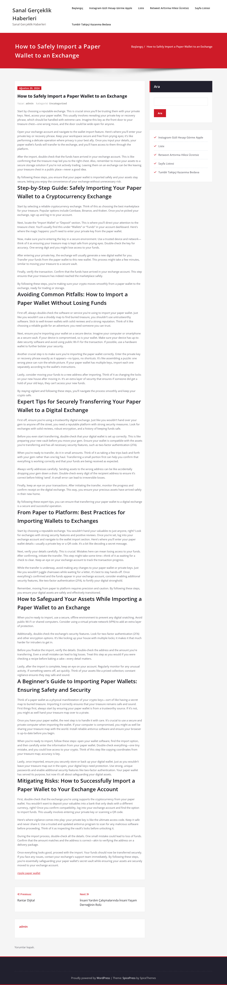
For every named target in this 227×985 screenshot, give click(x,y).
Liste (141, 8)
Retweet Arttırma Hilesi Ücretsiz (169, 8)
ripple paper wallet (28, 873)
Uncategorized (58, 103)
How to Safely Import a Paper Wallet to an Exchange (179, 46)
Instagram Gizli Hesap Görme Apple (110, 8)
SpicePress (129, 978)
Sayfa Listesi (202, 8)
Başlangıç (77, 8)
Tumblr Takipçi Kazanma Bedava (91, 24)
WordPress (103, 978)
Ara (157, 86)
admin (30, 103)
